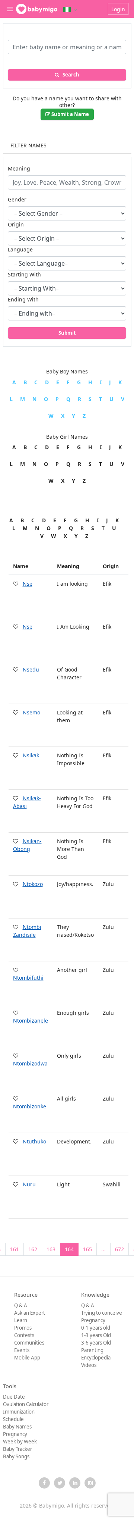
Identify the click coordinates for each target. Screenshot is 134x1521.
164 (69, 1249)
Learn (20, 1320)
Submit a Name (69, 114)
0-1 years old (95, 1327)
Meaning (19, 168)
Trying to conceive (101, 1312)
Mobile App (27, 1357)
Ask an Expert (29, 1312)
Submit (67, 332)
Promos (23, 1327)
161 (14, 1249)
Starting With (24, 274)
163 (51, 1249)
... (103, 1249)
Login (118, 9)
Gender (17, 199)
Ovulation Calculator (25, 1404)
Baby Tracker (17, 1449)
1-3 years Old (96, 1335)
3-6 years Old (96, 1342)
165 (87, 1249)
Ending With (23, 299)
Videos (88, 1365)
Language (20, 249)
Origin (16, 224)
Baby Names (17, 1426)
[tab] (67, 146)
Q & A (20, 1305)
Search (69, 74)
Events (21, 1350)
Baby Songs (16, 1456)
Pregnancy (93, 1320)
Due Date (14, 1396)
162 (32, 1249)
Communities (29, 1342)
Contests (24, 1335)
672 (119, 1249)
